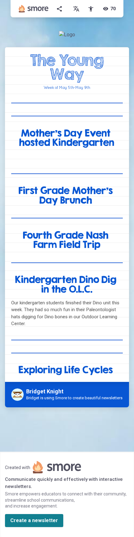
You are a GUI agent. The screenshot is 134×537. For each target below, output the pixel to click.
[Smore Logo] (33, 9)
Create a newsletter (34, 520)
